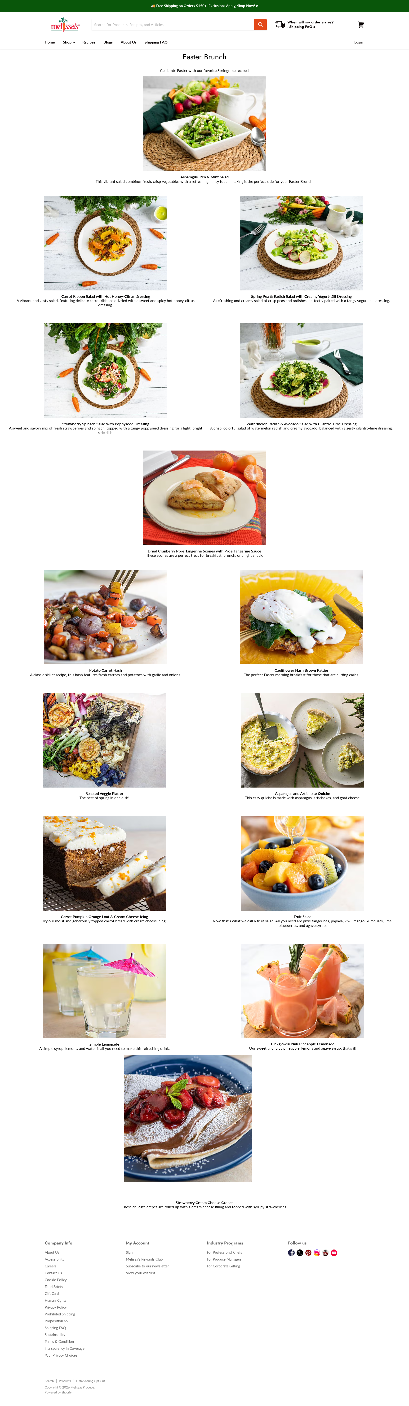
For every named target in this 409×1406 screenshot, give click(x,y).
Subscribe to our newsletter (147, 1266)
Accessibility (54, 1259)
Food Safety (54, 1286)
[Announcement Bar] (204, 5)
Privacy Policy (56, 1307)
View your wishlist (140, 1273)
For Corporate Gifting (223, 1266)
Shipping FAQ (156, 42)
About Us (129, 42)
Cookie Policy (56, 1280)
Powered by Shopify (58, 1392)
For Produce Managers (224, 1259)
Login (358, 42)
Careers (51, 1266)
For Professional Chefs (224, 1252)
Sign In (131, 1252)
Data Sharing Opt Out (90, 1381)
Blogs (108, 42)
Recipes (88, 42)
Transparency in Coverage (64, 1348)
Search (49, 1381)
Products (65, 1381)
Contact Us (53, 1273)
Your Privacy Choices (61, 1355)
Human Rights (55, 1300)
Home (50, 42)
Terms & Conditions (60, 1341)
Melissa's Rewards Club (144, 1259)
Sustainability (55, 1334)
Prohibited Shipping (60, 1314)
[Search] (260, 24)
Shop (67, 42)
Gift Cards (52, 1293)
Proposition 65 (56, 1321)
